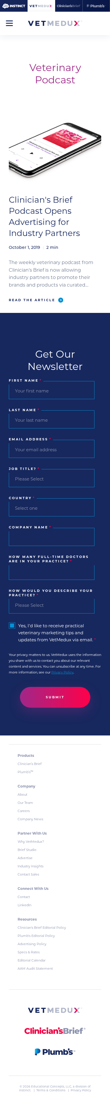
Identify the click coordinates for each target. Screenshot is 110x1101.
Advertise (25, 858)
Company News (30, 819)
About (22, 794)
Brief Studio (27, 850)
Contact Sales (28, 874)
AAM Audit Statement (35, 968)
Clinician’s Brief (30, 764)
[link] (55, 1011)
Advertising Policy (32, 944)
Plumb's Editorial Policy (36, 936)
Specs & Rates (29, 952)
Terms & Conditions (51, 1090)
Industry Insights (30, 866)
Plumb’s (25, 772)
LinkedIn (24, 905)
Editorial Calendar (31, 960)
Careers (24, 811)
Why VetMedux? (31, 842)
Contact (24, 897)
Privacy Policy (62, 672)
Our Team (25, 803)
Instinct (25, 1090)
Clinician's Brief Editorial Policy (42, 928)
